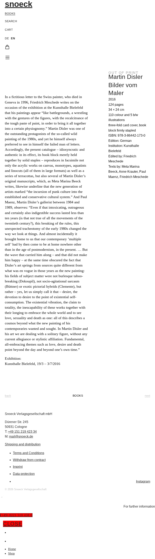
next (147, 395)
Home (13, 532)
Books (10, 13)
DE (7, 38)
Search (11, 21)
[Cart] (7, 47)
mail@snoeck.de (21, 436)
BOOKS (78, 395)
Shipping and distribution (23, 444)
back (8, 395)
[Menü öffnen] (7, 57)
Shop (12, 541)
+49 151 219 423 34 (22, 431)
